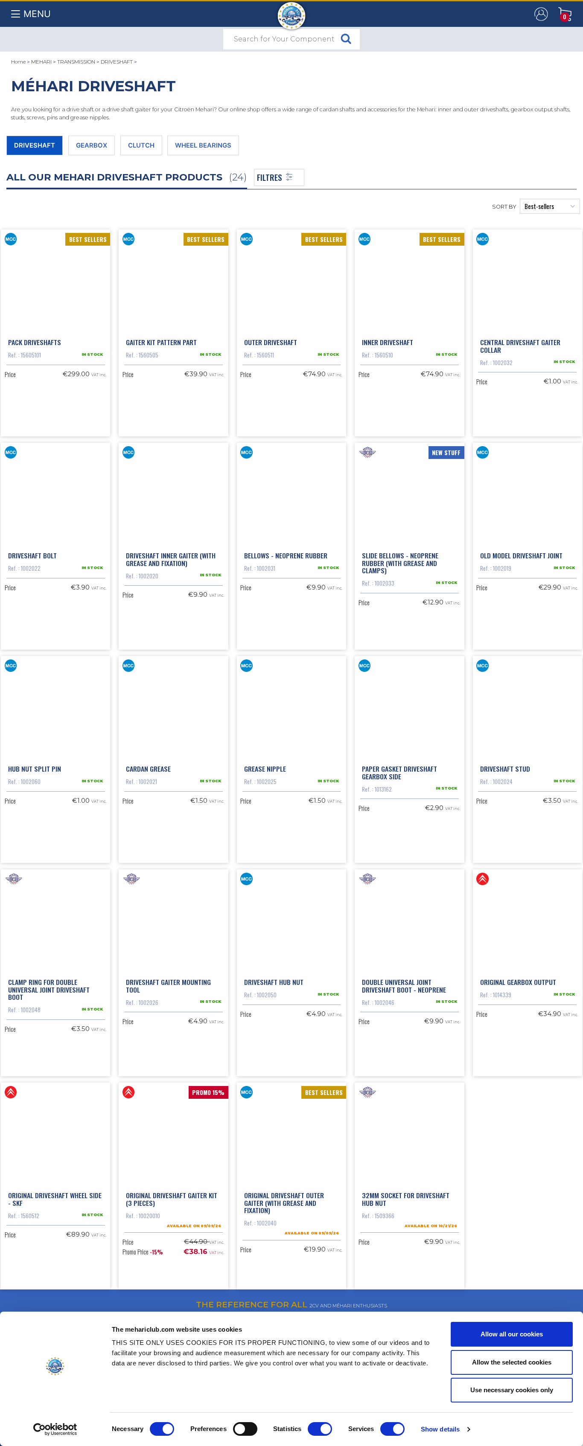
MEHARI (41, 62)
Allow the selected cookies (511, 1362)
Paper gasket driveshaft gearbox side (399, 772)
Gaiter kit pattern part (161, 342)
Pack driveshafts (34, 342)
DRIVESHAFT (117, 62)
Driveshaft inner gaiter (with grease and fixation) (171, 559)
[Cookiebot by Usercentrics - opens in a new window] (55, 1429)
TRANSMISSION (76, 62)
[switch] (245, 1429)
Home (18, 62)
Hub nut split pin (34, 769)
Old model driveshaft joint (521, 555)
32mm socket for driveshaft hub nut (405, 1199)
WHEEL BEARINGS (203, 145)
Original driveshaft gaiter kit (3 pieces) (171, 1199)
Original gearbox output (518, 982)
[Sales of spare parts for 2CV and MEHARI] (292, 11)
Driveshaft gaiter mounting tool (168, 986)
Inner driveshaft (387, 342)
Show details (440, 1429)
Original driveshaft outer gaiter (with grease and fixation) (284, 1202)
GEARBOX (91, 145)
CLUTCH (141, 145)
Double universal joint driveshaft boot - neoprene (404, 986)
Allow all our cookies (512, 1334)
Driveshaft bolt (32, 555)
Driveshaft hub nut (273, 982)
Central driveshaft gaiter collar (520, 346)
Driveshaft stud (505, 769)
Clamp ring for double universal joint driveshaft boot (49, 989)
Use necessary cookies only (511, 1390)
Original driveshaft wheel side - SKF (55, 1199)
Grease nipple (265, 769)
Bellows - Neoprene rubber (285, 555)
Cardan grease (148, 769)
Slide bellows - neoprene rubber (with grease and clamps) (400, 562)
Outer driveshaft (270, 342)
